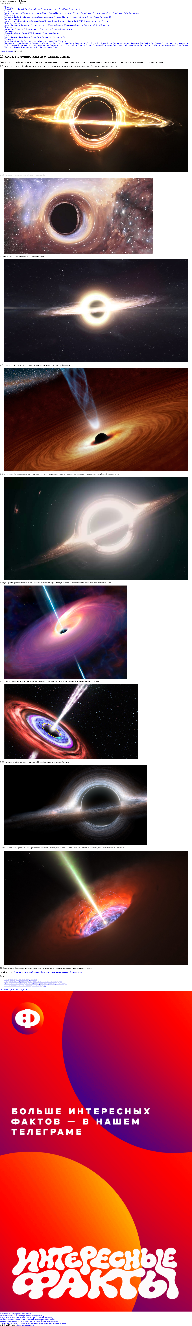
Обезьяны (76, 13)
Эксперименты (66, 29)
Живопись (58, 17)
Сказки (96, 17)
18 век (65, 9)
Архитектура (48, 17)
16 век (55, 9)
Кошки (45, 13)
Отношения (60, 45)
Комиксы (27, 17)
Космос (8, 39)
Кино (22, 17)
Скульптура (104, 17)
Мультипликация (73, 17)
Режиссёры (79, 25)
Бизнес (57, 43)
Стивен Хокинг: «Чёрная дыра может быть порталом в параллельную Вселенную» (35, 984)
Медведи (51, 13)
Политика (81, 45)
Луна (17, 41)
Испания (47, 21)
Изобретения (117, 43)
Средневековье (46, 9)
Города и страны (12, 19)
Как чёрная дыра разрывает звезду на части (20, 980)
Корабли (143, 43)
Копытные (38, 13)
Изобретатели (26, 25)
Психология (97, 45)
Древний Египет (10, 9)
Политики (60, 25)
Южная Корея (96, 21)
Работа (115, 45)
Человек (48, 43)
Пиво (75, 45)
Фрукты (59, 37)
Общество (30, 45)
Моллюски (59, 13)
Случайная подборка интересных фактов (15, 1313)
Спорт (173, 45)
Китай (76, 21)
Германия (35, 21)
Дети (98, 43)
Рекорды (136, 45)
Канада (70, 21)
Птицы (109, 13)
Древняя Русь (9, 33)
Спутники (49, 41)
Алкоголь (82, 43)
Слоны (131, 13)
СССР (29, 33)
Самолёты (151, 45)
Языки (55, 47)
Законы (103, 43)
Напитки (27, 37)
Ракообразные (118, 13)
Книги (40, 17)
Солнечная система (31, 41)
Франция (87, 21)
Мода (64, 17)
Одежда (83, 17)
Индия (41, 21)
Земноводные (17, 13)
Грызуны (7, 13)
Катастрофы (135, 43)
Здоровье (27, 43)
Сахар (39, 37)
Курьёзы (150, 43)
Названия (13, 45)
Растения (129, 45)
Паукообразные (86, 13)
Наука (8, 27)
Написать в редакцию (25, 1325)
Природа (89, 45)
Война (93, 43)
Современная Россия (51, 33)
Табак (179, 45)
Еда (7, 35)
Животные (10, 11)
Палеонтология (45, 29)
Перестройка (37, 33)
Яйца (65, 37)
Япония (105, 21)
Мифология (183, 43)
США (81, 21)
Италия (54, 21)
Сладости (45, 37)
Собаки (137, 13)
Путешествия (107, 45)
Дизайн (16, 17)
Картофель (15, 37)
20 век (76, 9)
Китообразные (27, 13)
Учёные (97, 25)
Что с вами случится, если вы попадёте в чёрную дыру (25, 986)
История (9, 7)
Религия (143, 45)
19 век (70, 9)
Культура (9, 15)
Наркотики (21, 45)
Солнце (42, 41)
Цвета (41, 47)
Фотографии (34, 47)
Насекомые (68, 13)
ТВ (110, 17)
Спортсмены (89, 25)
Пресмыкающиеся (100, 13)
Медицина (158, 43)
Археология (9, 29)
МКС (22, 41)
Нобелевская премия (31, 29)
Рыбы (126, 13)
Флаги (6, 21)
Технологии (9, 47)
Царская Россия (21, 33)
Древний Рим (23, 9)
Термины (185, 45)
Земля (12, 41)
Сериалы (90, 17)
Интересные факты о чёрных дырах (13, 990)
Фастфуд (52, 37)
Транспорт (25, 47)
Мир (176, 43)
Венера (7, 41)
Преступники (69, 25)
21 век (81, 9)
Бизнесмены (15, 25)
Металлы (165, 43)
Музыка (35, 17)
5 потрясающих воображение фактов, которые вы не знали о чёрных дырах (48, 972)
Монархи (34, 25)
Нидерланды (62, 21)
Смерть (162, 45)
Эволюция (56, 29)
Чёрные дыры (63, 41)
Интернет (126, 43)
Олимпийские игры (41, 45)
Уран (55, 41)
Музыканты (43, 25)
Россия (8, 31)
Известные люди (12, 23)
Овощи (33, 37)
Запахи (109, 43)
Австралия (14, 21)
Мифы (6, 45)
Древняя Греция (34, 9)
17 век (60, 9)
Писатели (52, 25)
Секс (157, 45)
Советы (168, 45)
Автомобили (74, 43)
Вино (89, 43)
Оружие (53, 45)
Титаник (17, 47)
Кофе (21, 37)
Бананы (7, 37)
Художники (104, 25)
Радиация (122, 45)
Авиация (65, 43)
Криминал (37, 43)
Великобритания (24, 21)
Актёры (7, 25)
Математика (18, 29)
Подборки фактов (12, 43)
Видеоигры (8, 17)
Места (172, 43)
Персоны (69, 45)
